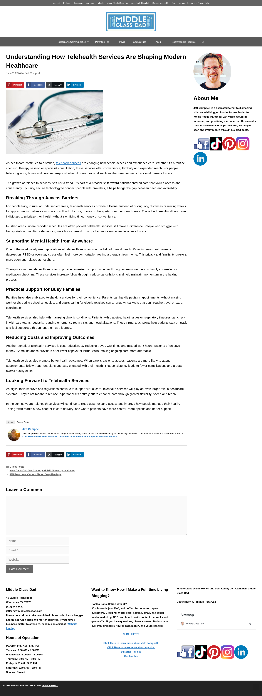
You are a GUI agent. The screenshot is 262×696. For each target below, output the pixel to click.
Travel (122, 42)
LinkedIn (100, 3)
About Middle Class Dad (117, 3)
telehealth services (68, 163)
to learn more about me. (40, 436)
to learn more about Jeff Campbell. (131, 643)
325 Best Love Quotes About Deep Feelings (35, 474)
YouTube (90, 3)
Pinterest (67, 3)
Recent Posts (23, 422)
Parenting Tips (102, 42)
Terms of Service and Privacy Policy (194, 3)
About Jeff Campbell (140, 3)
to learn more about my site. (79, 436)
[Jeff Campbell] (14, 440)
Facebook (56, 3)
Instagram (78, 3)
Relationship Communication (71, 42)
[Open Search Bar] (203, 41)
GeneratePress (50, 685)
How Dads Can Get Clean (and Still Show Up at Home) (42, 470)
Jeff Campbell (31, 429)
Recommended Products (183, 42)
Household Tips (138, 42)
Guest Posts (17, 466)
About (158, 42)
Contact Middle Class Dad (163, 3)
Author (10, 422)
